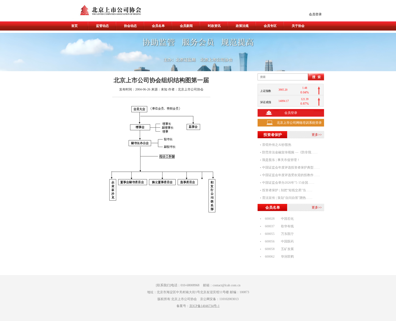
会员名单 (158, 26)
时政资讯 (214, 26)
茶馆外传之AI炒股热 (276, 144)
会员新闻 (186, 26)
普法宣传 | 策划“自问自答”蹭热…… (287, 198)
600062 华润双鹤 (278, 254)
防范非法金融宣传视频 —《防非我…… (290, 152)
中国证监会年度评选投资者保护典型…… (291, 167)
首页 (74, 26)
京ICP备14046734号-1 (204, 306)
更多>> (317, 134)
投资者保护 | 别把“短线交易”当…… (287, 190)
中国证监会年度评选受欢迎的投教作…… (291, 175)
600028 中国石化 (278, 216)
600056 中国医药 (278, 239)
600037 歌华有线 (278, 224)
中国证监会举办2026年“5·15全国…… (288, 182)
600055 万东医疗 (278, 232)
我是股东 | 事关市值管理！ (281, 160)
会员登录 (315, 14)
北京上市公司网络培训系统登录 (299, 122)
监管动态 (102, 26)
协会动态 (130, 26)
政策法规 (242, 26)
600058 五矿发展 (278, 247)
